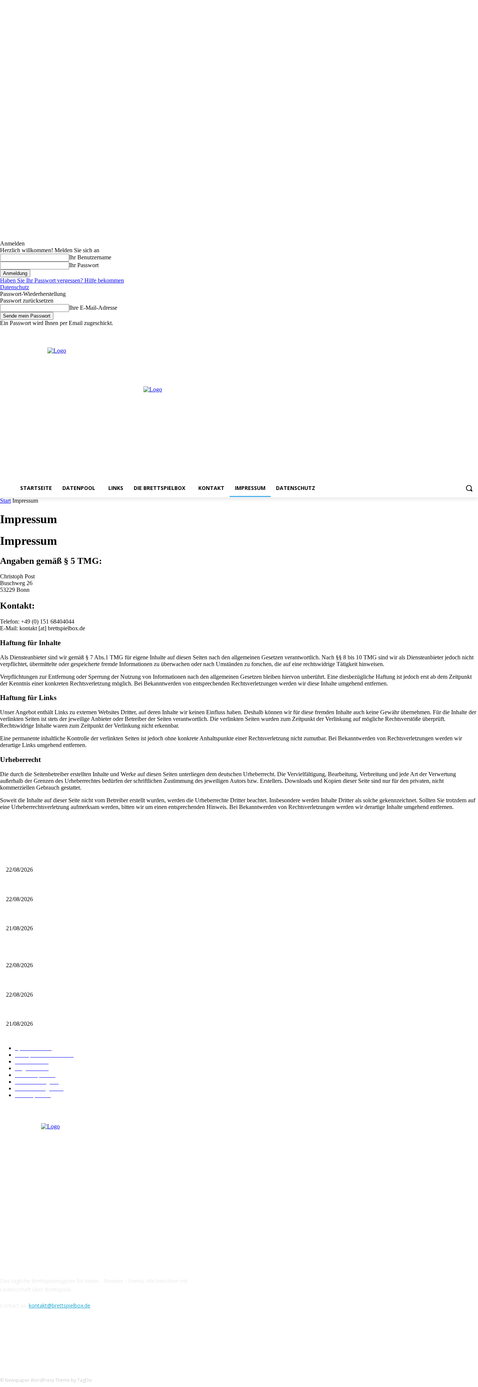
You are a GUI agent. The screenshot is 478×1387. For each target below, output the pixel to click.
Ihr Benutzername (90, 257)
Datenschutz (14, 287)
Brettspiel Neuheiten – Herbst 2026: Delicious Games (62, 916)
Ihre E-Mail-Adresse (93, 307)
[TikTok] (45, 1339)
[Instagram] (453, 332)
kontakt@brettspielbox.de (59, 1305)
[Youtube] (473, 332)
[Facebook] (442, 332)
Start (5, 500)
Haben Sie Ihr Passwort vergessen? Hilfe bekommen (62, 280)
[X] (463, 332)
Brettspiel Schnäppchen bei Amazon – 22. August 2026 (64, 887)
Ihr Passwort (84, 265)
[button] (469, 488)
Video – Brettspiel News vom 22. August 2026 (55, 857)
